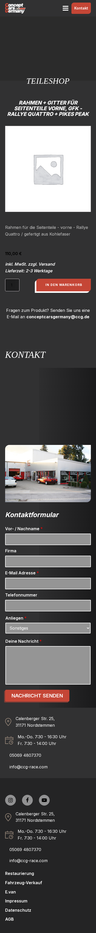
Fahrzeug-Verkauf (23, 882)
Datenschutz (18, 910)
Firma (10, 550)
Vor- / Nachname (24, 528)
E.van (10, 891)
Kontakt (81, 8)
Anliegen (16, 618)
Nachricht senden (37, 696)
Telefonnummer (21, 595)
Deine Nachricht (23, 641)
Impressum (16, 900)
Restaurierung (19, 873)
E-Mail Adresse (22, 572)
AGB (9, 919)
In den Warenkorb (63, 285)
